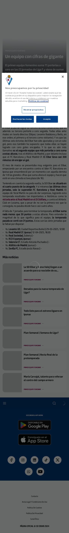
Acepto (47, 119)
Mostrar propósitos (34, 110)
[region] (34, 100)
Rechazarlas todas (22, 119)
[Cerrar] (62, 76)
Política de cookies (38, 101)
